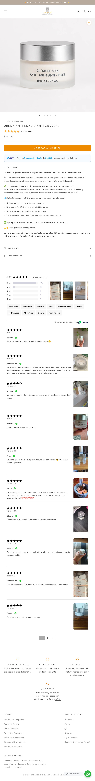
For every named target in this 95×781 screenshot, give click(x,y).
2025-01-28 (11, 511)
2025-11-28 (11, 333)
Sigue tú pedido (71, 737)
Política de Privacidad (13, 746)
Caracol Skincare (14, 121)
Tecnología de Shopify (60, 775)
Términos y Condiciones (14, 737)
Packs (67, 724)
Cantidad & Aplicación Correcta (77, 742)
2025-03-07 (11, 451)
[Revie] (83, 322)
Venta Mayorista (11, 728)
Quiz (66, 728)
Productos (68, 719)
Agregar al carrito (47, 148)
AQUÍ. (58, 699)
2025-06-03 (11, 386)
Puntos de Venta (11, 724)
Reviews (68, 733)
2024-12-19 (11, 543)
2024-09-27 (11, 576)
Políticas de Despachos (14, 719)
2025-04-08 (11, 419)
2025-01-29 (11, 483)
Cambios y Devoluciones (14, 742)
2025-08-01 (11, 359)
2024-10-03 (11, 608)
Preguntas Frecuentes (13, 733)
